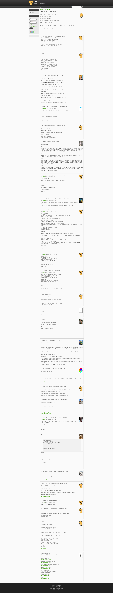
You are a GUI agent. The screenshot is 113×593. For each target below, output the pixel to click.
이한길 (44, 400)
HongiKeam (44, 320)
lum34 (44, 342)
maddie (44, 419)
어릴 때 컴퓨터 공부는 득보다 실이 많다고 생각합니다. (51, 270)
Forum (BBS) (32, 7)
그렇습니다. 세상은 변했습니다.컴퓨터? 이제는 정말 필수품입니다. (53, 125)
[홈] (31, 3)
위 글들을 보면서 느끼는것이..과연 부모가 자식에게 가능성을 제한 (53, 175)
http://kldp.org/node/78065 (45, 565)
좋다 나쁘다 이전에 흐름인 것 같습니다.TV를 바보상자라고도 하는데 (53, 368)
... (41, 252)
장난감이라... (43, 319)
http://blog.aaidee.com (45, 575)
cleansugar (44, 554)
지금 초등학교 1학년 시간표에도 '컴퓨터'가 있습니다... (51, 500)
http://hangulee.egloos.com (46, 413)
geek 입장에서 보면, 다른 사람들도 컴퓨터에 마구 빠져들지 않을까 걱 (54, 106)
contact (79, 1)
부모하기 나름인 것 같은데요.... (46, 294)
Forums (42, 9)
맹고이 (44, 502)
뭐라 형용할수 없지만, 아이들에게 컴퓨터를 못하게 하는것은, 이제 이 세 (54, 386)
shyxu (44, 522)
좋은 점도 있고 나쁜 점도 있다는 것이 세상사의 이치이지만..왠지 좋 (53, 36)
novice (44, 37)
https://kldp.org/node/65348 (46, 559)
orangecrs (44, 309)
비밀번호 (31, 21)
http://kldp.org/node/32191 (45, 568)
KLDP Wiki (45, 7)
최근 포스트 (32, 12)
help (82, 1)
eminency (44, 200)
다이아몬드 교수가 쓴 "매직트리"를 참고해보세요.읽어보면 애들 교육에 (54, 399)
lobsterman (44, 142)
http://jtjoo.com (43, 548)
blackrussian (45, 55)
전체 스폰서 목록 (52, 588)
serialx (44, 176)
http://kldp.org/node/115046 (46, 562)
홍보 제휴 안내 (36, 35)
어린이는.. (43, 53)
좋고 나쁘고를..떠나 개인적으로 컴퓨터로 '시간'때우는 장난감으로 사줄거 (54, 471)
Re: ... (42, 434)
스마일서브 (59, 586)
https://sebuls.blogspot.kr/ (47, 381)
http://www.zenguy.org (45, 479)
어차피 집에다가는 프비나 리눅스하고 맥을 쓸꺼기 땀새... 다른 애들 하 (54, 418)
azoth (44, 296)
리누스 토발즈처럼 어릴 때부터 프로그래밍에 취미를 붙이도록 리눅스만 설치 (55, 199)
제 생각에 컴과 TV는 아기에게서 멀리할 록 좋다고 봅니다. (51, 340)
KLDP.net (51, 7)
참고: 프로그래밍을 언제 (45, 553)
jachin (44, 76)
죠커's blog (43, 496)
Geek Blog (39, 7)
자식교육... (43, 521)
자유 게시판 (48, 9)
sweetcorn (43, 12)
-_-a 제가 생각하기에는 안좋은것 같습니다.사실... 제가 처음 (52, 75)
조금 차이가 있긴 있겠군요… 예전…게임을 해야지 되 (50, 141)
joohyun (44, 211)
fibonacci (44, 254)
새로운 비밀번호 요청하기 (34, 26)
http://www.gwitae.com (45, 578)
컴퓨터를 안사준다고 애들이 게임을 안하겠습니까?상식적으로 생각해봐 (54, 483)
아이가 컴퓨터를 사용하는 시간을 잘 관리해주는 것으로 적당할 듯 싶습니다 (54, 508)
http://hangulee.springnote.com (46, 412)
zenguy (44, 473)
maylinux (44, 108)
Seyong (44, 126)
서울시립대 (59, 585)
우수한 (44, 272)
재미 (45, 9)
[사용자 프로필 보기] (81, 17)
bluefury (44, 435)
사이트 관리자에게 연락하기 (59, 588)
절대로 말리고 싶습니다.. (45, 210)
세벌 (43, 369)
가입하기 (31, 24)
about (77, 1)
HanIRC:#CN (47, 496)
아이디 (30, 18)
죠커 (43, 485)
